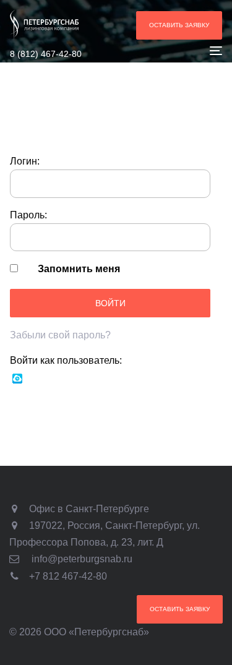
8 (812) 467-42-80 (46, 54)
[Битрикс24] (17, 377)
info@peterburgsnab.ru (82, 559)
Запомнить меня (79, 269)
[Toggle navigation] (187, 50)
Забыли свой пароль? (60, 335)
